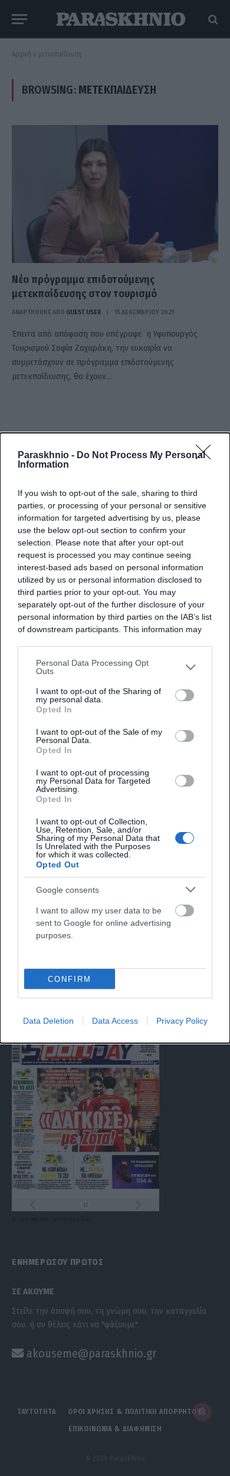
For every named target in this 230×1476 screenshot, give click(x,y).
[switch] (184, 695)
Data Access (115, 1020)
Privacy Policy (182, 1020)
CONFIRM (69, 979)
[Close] (207, 456)
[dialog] (115, 738)
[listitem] (115, 667)
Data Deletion (48, 1020)
